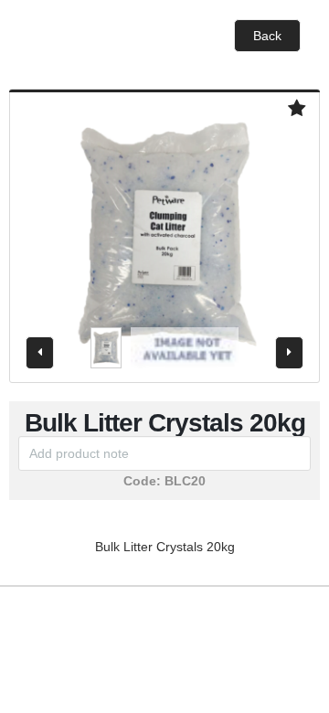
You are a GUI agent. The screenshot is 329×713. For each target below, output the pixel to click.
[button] (267, 35)
